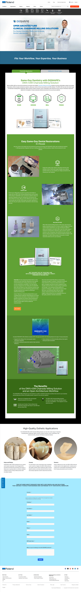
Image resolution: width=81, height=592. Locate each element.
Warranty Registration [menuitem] (62, 2)
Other (65, 574)
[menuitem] (5, 6)
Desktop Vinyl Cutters (23, 578)
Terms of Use (28, 584)
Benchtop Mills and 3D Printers (54, 575)
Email (28, 521)
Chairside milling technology (44, 85)
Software (66, 576)
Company (29, 502)
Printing (4, 574)
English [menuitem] (76, 2)
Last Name (29, 515)
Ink (3, 580)
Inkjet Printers (5, 576)
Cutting (20, 574)
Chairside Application (26, 71)
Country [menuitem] (71, 2)
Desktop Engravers (38, 576)
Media (4, 579)
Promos (66, 579)
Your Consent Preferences (56, 587)
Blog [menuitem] (54, 2)
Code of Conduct (40, 584)
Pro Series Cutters (22, 576)
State (28, 534)
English (4, 587)
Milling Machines (52, 579)
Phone (28, 528)
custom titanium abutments (49, 227)
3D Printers (51, 577)
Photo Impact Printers (38, 578)
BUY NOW (17, 308)
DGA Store (67, 580)
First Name (29, 508)
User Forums (63, 584)
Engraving (36, 574)
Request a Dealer (75, 584)
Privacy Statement (16, 584)
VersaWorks (67, 578)
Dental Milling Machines (54, 580)
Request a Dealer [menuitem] (74, 6)
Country (28, 492)
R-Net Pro (4, 584)
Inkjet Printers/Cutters (7, 578)
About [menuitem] (49, 2)
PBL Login (52, 584)
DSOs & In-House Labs (55, 71)
